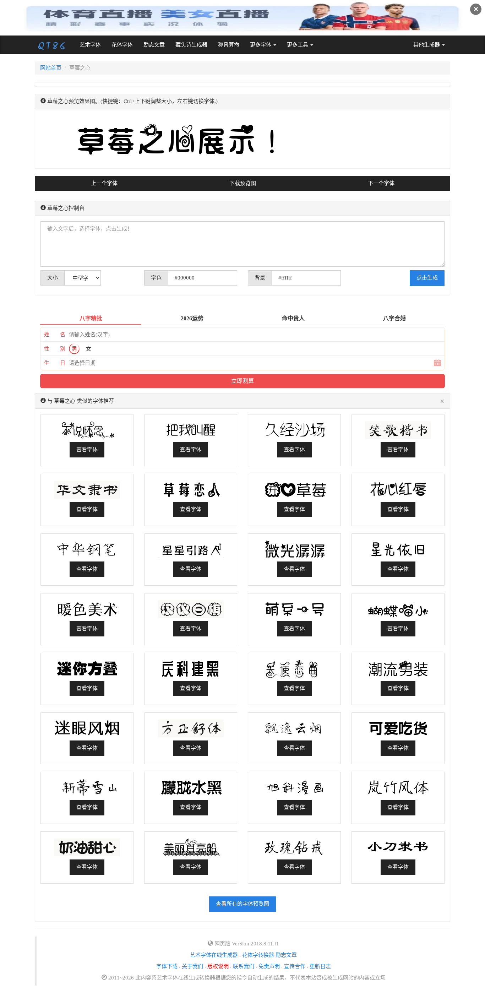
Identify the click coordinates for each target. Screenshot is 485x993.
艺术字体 (93, 45)
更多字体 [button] (261, 45)
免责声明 (269, 966)
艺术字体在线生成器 (214, 955)
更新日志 (320, 966)
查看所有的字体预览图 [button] (242, 904)
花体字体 (122, 45)
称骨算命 (228, 45)
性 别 (54, 349)
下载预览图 (242, 183)
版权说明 (218, 966)
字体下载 (167, 966)
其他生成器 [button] (427, 45)
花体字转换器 (258, 955)
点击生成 (427, 278)
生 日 (54, 363)
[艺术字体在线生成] (51, 45)
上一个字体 (104, 183)
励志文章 (154, 45)
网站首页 (50, 68)
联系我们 (243, 966)
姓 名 (54, 334)
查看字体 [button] (87, 449)
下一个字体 (381, 183)
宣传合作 (294, 966)
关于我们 (192, 966)
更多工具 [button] (298, 45)
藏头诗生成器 (191, 45)
